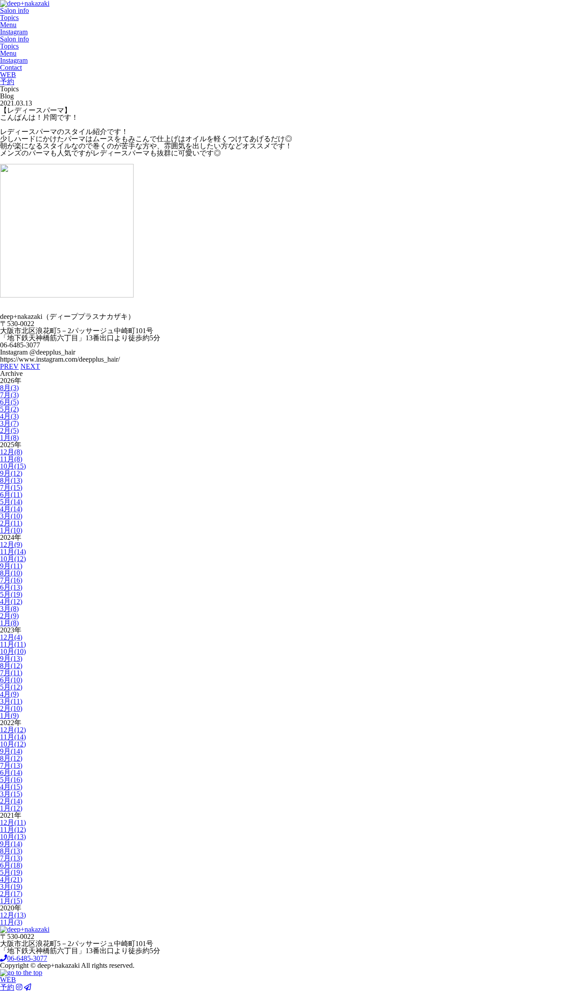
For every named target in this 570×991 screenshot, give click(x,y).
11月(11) (13, 644)
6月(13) (11, 587)
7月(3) (9, 395)
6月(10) (11, 680)
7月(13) (11, 765)
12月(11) (13, 822)
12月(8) (11, 452)
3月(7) (9, 423)
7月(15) (11, 487)
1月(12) (11, 808)
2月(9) (9, 616)
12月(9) (11, 544)
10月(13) (13, 836)
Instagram (14, 32)
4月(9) (9, 694)
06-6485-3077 (27, 958)
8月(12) (11, 665)
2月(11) (11, 523)
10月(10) (13, 651)
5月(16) (11, 779)
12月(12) (13, 730)
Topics (9, 17)
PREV (9, 366)
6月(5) (9, 402)
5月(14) (11, 502)
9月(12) (11, 473)
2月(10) (11, 708)
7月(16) (11, 580)
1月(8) (9, 437)
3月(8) (9, 608)
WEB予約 (8, 78)
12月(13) (13, 915)
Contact (11, 67)
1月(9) (9, 715)
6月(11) (11, 494)
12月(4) (11, 637)
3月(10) (11, 516)
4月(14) (11, 509)
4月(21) (11, 879)
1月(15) (11, 901)
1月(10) (11, 530)
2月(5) (9, 430)
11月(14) (13, 551)
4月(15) (11, 787)
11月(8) (11, 459)
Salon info (14, 10)
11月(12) (13, 829)
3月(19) (11, 886)
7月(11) (11, 673)
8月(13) (11, 480)
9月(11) (11, 566)
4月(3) (9, 416)
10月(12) (13, 559)
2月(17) (11, 893)
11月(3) (11, 922)
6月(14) (11, 772)
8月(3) (9, 388)
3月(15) (11, 794)
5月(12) (11, 687)
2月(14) (11, 801)
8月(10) (11, 573)
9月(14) (11, 751)
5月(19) (11, 594)
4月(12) (11, 601)
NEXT (30, 366)
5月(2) (9, 409)
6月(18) (11, 865)
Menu (8, 25)
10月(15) (13, 466)
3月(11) (11, 701)
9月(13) (11, 658)
